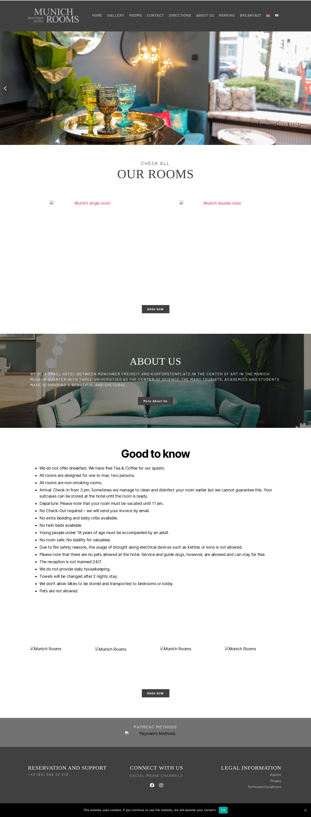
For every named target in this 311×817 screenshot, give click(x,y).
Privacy (275, 780)
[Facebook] (152, 785)
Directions (180, 15)
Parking (227, 15)
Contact (155, 15)
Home (97, 15)
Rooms (135, 15)
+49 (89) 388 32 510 (48, 774)
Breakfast (250, 15)
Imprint (275, 774)
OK (223, 810)
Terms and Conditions (264, 786)
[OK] (305, 810)
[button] (5, 88)
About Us (205, 15)
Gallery (115, 15)
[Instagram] (161, 785)
